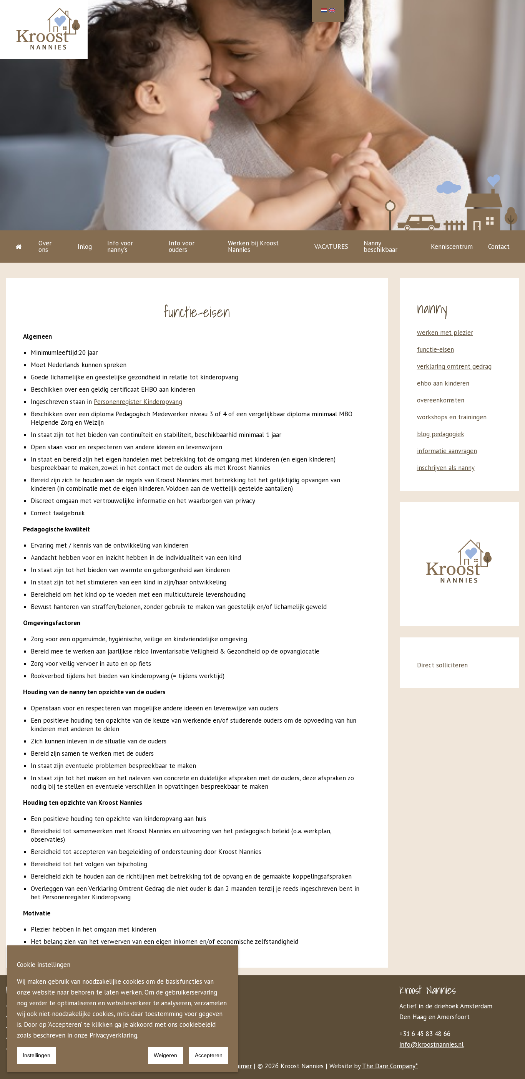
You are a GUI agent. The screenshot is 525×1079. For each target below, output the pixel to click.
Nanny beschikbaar (380, 246)
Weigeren (165, 1055)
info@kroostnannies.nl (431, 1044)
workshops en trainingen (452, 417)
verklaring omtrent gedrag (454, 366)
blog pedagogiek (440, 434)
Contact (499, 246)
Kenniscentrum (452, 246)
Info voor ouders (181, 246)
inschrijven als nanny (446, 467)
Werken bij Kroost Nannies (253, 246)
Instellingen (36, 1055)
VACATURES (331, 246)
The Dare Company (388, 1066)
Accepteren (209, 1055)
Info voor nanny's (120, 246)
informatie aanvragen (447, 451)
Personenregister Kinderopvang (138, 401)
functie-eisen (435, 349)
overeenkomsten (440, 400)
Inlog (85, 246)
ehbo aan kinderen (443, 383)
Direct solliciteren (442, 665)
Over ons (45, 246)
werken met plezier (445, 332)
